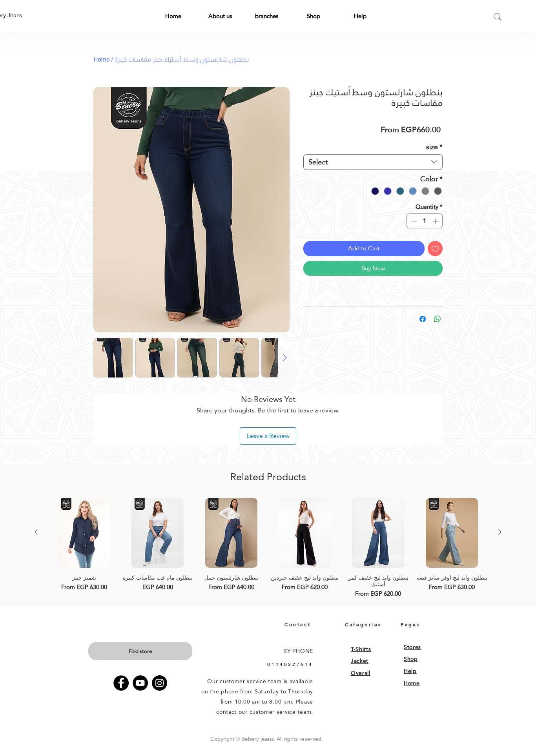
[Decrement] (413, 221)
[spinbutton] (424, 221)
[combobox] (373, 162)
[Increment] (436, 221)
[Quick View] (84, 533)
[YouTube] (140, 683)
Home (101, 59)
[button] (220, 16)
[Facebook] (121, 683)
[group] (268, 547)
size (434, 146)
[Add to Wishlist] (435, 248)
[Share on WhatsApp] (437, 319)
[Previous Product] (36, 532)
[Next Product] (500, 532)
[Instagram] (159, 683)
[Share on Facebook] (422, 319)
